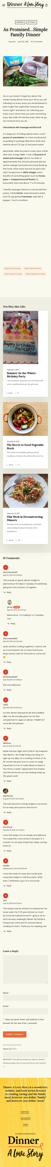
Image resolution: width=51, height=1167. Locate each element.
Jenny (10, 465)
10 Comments (36, 41)
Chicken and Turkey (16, 478)
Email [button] (25, 1124)
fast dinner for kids (13, 274)
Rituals (32, 22)
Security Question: (12, 1045)
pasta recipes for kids (35, 274)
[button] (3, 5)
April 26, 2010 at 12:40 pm (12, 641)
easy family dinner (12, 268)
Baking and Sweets (16, 315)
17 (19, 465)
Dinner (20, 22)
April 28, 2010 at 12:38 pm (12, 680)
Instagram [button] (25, 1118)
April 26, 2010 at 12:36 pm (12, 575)
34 (19, 540)
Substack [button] (25, 1112)
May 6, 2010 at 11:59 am (12, 746)
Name (6, 993)
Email (6, 1006)
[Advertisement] (25, 231)
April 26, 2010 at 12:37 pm (16, 610)
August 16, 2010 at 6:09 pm (13, 799)
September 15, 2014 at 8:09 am (15, 868)
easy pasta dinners (33, 268)
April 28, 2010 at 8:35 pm (12, 707)
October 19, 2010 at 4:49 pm (14, 830)
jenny (13, 41)
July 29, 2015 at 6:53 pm (12, 903)
